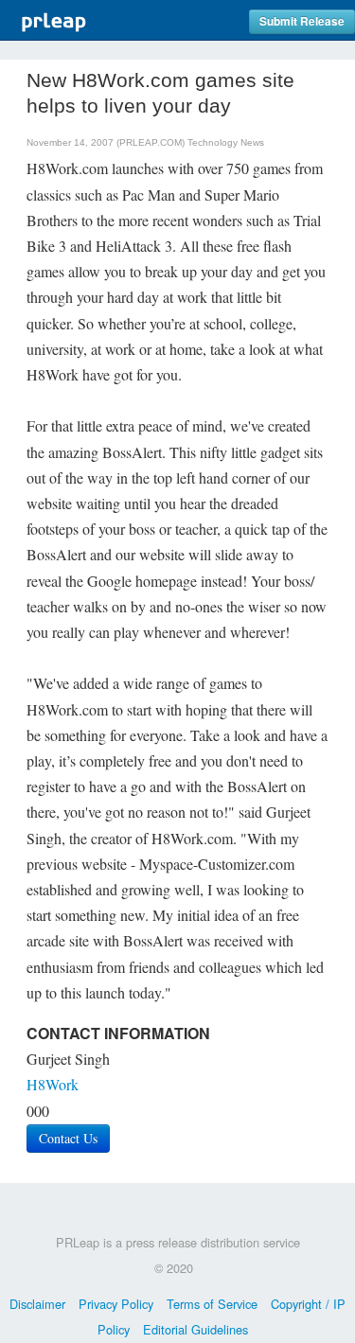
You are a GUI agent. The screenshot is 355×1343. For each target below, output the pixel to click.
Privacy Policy (116, 1304)
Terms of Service (212, 1304)
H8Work (53, 1084)
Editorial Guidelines (195, 1329)
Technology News (225, 142)
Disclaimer (37, 1304)
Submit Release (302, 21)
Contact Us (68, 1138)
